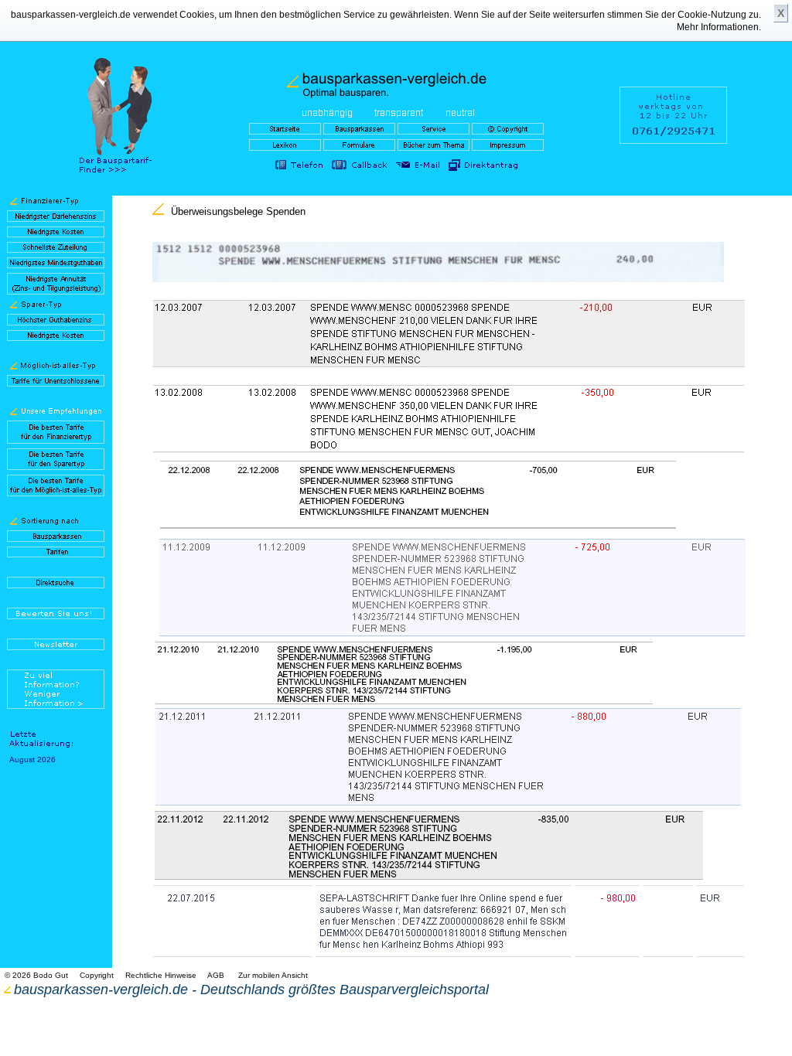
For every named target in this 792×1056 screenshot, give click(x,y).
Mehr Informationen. (719, 27)
